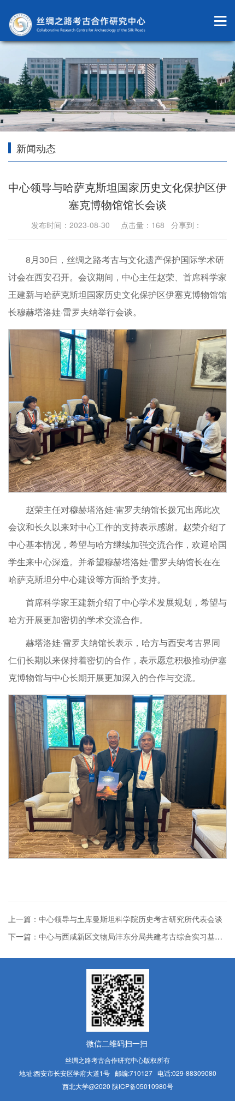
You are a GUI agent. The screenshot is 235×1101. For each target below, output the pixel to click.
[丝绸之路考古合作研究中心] (79, 24)
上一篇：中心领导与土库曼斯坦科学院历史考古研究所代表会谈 (115, 918)
